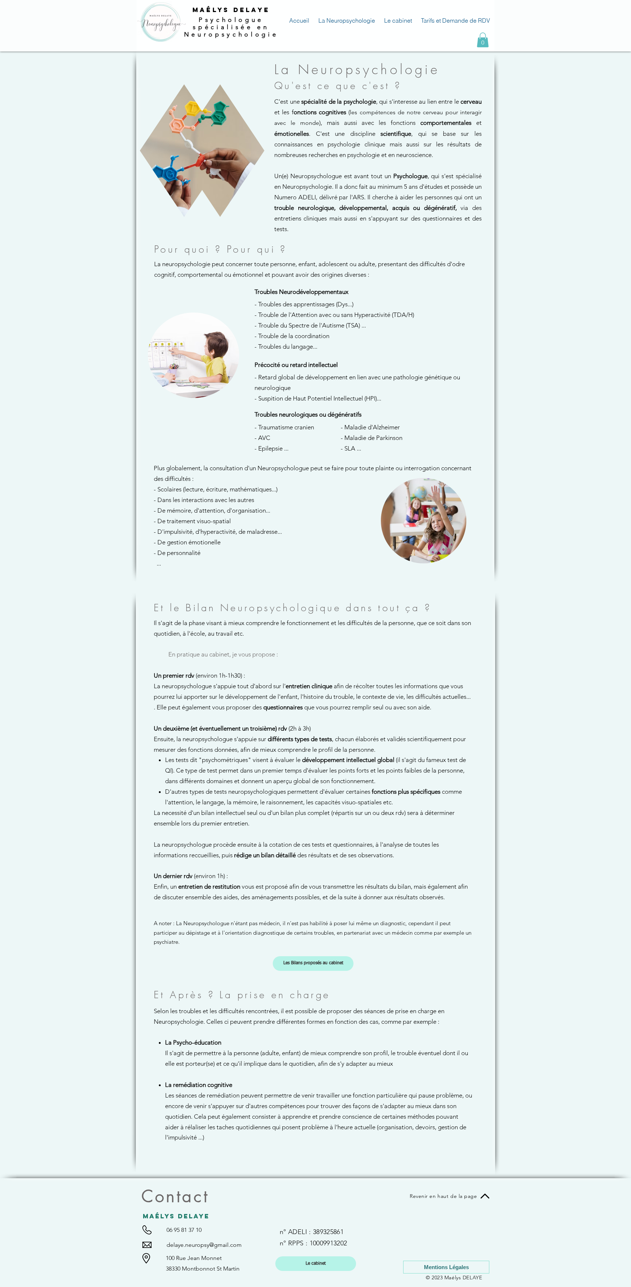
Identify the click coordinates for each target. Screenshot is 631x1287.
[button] (483, 39)
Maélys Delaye (231, 10)
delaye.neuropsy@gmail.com (204, 1244)
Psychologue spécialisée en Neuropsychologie (231, 27)
